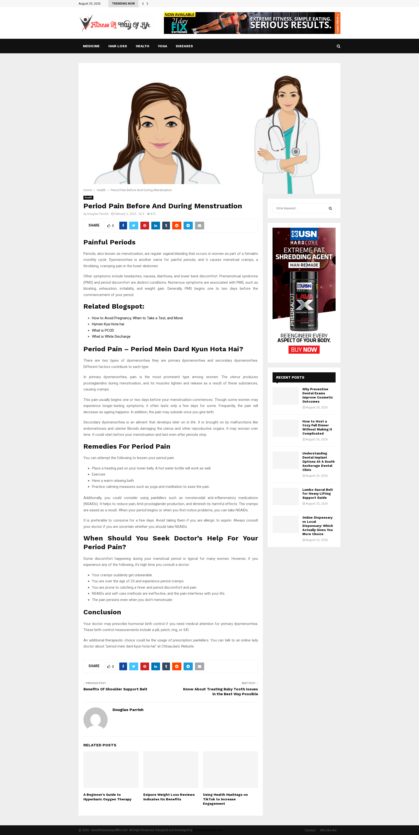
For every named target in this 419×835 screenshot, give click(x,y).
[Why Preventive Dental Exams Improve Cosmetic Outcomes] (286, 396)
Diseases (184, 46)
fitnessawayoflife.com (208, 830)
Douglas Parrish (98, 214)
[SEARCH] (330, 208)
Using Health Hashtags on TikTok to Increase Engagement (225, 799)
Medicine (91, 46)
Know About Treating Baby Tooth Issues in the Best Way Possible (220, 691)
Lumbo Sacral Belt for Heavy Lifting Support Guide (317, 494)
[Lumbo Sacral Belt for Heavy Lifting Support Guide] (286, 496)
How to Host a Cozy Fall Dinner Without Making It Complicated (317, 428)
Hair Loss (117, 46)
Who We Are (328, 830)
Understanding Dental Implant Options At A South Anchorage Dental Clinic (318, 462)
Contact (310, 830)
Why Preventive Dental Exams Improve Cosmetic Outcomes (317, 395)
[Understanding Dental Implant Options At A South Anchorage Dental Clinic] (286, 460)
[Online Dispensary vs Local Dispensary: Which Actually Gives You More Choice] (286, 524)
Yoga (162, 46)
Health (142, 46)
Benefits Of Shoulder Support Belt (115, 689)
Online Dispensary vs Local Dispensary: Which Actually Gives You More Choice (317, 526)
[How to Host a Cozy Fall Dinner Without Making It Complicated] (286, 428)
